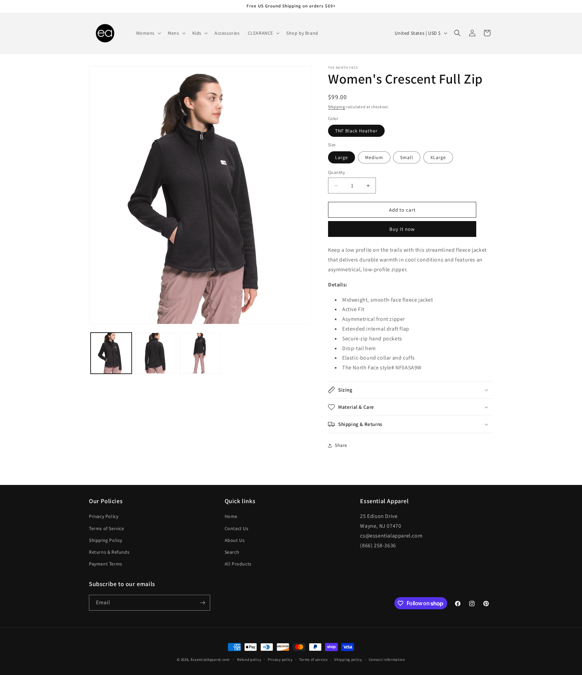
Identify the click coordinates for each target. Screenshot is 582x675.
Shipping (336, 106)
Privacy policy (280, 659)
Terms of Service (106, 528)
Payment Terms (105, 564)
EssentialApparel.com (210, 659)
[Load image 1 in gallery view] (111, 353)
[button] (148, 33)
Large (341, 157)
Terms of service (313, 659)
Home (231, 516)
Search (232, 552)
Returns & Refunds (109, 552)
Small (406, 157)
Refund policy (249, 659)
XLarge (438, 157)
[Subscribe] (202, 603)
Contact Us (237, 528)
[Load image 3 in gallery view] (200, 353)
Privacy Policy (103, 516)
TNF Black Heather (356, 131)
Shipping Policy (105, 540)
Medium (374, 157)
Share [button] (341, 445)
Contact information (387, 659)
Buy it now (402, 229)
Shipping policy (348, 659)
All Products (238, 564)
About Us (235, 540)
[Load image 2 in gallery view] (155, 353)
